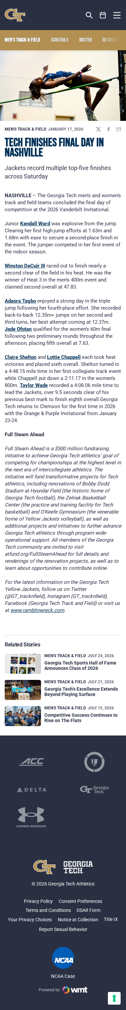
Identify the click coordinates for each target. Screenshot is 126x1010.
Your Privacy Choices (30, 919)
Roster (85, 40)
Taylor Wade (34, 385)
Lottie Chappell (64, 357)
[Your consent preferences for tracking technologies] (114, 998)
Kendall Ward (35, 224)
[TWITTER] (98, 129)
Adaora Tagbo (20, 301)
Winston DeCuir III (25, 266)
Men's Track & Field (25, 129)
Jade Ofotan (18, 329)
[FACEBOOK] (108, 129)
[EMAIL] (118, 129)
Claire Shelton (20, 357)
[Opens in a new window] (31, 762)
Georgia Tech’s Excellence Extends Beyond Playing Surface (81, 691)
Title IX (111, 919)
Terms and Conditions (48, 910)
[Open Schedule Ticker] (103, 15)
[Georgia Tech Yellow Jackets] (15, 15)
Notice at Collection (78, 919)
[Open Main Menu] (117, 15)
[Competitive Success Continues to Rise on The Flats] (23, 716)
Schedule (60, 40)
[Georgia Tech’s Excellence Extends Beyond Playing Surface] (23, 690)
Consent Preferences (80, 901)
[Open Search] (89, 15)
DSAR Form (88, 910)
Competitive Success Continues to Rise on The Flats (81, 717)
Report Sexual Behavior (63, 929)
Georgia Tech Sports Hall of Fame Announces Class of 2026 (80, 665)
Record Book (114, 40)
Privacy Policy (38, 901)
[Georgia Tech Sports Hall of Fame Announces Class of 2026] (23, 664)
